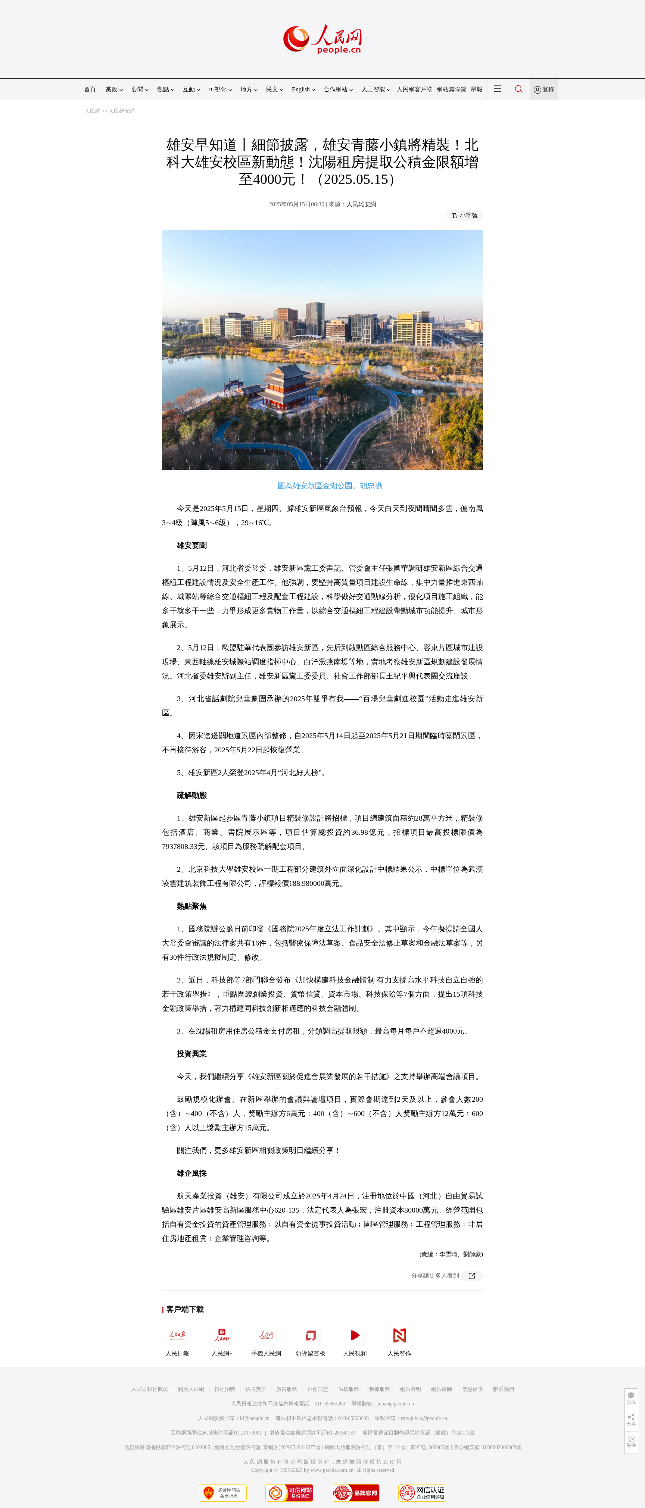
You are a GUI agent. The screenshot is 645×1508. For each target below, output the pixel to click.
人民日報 (177, 1353)
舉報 (477, 89)
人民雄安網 (122, 111)
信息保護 (472, 1389)
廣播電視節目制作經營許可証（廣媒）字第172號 (418, 1433)
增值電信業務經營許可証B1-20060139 (312, 1433)
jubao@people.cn (395, 1404)
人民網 (92, 111)
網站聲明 (410, 1389)
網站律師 (441, 1389)
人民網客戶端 (415, 89)
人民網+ (222, 1353)
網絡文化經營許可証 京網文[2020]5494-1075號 (267, 1447)
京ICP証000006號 (429, 1447)
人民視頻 (355, 1353)
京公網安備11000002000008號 (487, 1447)
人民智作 (399, 1353)
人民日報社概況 (149, 1389)
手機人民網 (266, 1353)
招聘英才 (255, 1389)
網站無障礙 (452, 89)
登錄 (548, 89)
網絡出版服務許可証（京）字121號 (365, 1447)
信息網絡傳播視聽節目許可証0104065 (167, 1447)
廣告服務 (286, 1389)
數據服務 (379, 1389)
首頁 (90, 89)
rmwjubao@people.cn (424, 1418)
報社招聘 (224, 1389)
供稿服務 (348, 1389)
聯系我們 (503, 1389)
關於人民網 (191, 1389)
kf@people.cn (254, 1418)
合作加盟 (317, 1389)
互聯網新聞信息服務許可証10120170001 (216, 1433)
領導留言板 (310, 1353)
